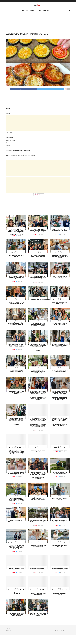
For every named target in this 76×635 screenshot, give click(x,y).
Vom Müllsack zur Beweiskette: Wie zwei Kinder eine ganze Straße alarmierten (59, 473)
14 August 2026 (19, 349)
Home (23, 10)
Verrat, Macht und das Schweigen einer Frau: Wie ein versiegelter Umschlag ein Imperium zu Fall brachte (60, 345)
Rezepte (27, 10)
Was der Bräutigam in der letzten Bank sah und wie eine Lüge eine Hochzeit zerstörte (59, 498)
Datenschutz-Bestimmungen (22, 630)
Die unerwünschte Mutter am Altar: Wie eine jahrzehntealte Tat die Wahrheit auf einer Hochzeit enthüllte (60, 570)
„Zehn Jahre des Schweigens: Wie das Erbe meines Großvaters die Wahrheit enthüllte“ (38, 614)
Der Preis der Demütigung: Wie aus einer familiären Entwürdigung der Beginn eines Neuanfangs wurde (16, 370)
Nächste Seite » (40, 194)
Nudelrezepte (50, 10)
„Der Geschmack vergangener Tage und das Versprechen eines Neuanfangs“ (16, 392)
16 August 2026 (62, 234)
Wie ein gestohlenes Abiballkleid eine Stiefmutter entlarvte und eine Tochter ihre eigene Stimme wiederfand (16, 473)
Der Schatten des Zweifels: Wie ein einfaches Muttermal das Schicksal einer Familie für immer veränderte (60, 449)
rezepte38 (13, 235)
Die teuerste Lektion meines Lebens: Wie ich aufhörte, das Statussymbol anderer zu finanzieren (16, 570)
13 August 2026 (62, 372)
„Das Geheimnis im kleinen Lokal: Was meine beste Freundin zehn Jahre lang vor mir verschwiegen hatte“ (59, 323)
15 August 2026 (19, 281)
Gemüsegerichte (42, 10)
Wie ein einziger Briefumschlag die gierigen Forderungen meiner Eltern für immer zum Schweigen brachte (16, 323)
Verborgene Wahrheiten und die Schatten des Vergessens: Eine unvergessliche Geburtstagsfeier (38, 498)
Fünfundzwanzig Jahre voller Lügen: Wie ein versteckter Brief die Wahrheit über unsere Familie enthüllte (59, 370)
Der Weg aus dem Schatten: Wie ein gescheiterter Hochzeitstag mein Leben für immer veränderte (60, 277)
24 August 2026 (19, 235)
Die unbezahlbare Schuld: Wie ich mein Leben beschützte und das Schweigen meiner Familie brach (16, 614)
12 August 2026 (40, 452)
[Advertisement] (38, 21)
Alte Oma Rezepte (11, 630)
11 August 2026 (19, 523)
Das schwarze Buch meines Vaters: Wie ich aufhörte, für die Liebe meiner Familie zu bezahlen (38, 570)
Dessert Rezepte (33, 10)
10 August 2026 (19, 572)
